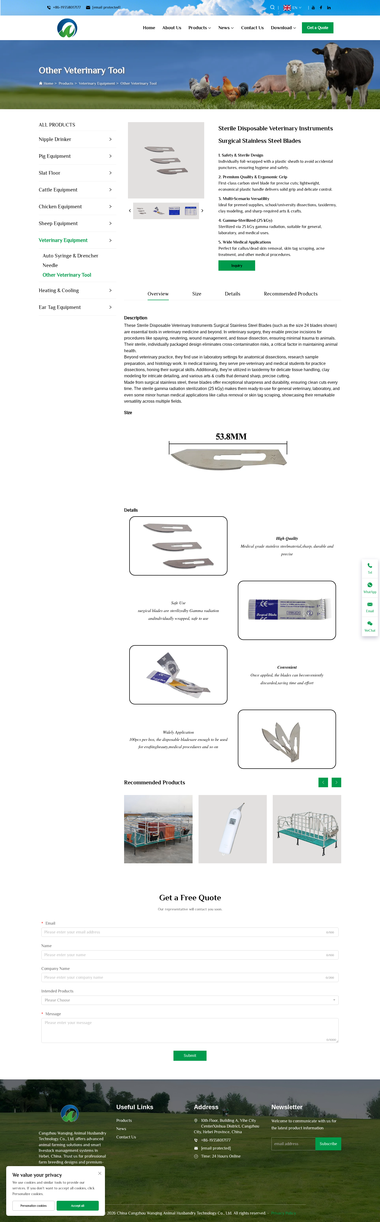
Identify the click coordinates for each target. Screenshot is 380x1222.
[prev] (130, 211)
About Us (171, 27)
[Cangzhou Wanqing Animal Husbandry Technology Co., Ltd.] (67, 28)
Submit (190, 1055)
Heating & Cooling (59, 290)
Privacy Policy (283, 1213)
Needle (50, 265)
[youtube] (313, 7)
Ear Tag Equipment (60, 307)
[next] (202, 211)
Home (149, 27)
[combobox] (190, 1000)
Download (281, 27)
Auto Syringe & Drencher (70, 255)
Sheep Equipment (58, 223)
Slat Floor (49, 173)
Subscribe (328, 1144)
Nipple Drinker (55, 139)
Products (197, 27)
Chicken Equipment (60, 206)
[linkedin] (329, 7)
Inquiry (236, 265)
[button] (323, 782)
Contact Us (252, 27)
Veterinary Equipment (97, 83)
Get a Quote (317, 27)
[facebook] (321, 7)
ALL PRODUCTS (57, 125)
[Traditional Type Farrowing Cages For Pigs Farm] (158, 829)
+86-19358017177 (66, 7)
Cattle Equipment (58, 190)
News (224, 27)
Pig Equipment (55, 156)
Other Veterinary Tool (138, 83)
